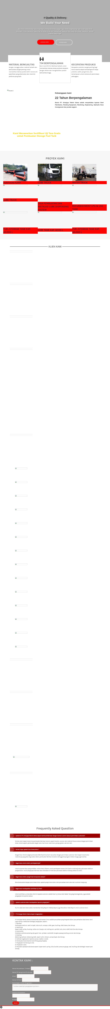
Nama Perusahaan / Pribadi (21, 968)
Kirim (15, 1003)
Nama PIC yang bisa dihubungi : (23, 972)
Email (14, 976)
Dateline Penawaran (18, 992)
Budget (14, 999)
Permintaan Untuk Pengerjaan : (22, 983)
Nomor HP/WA (17, 980)
